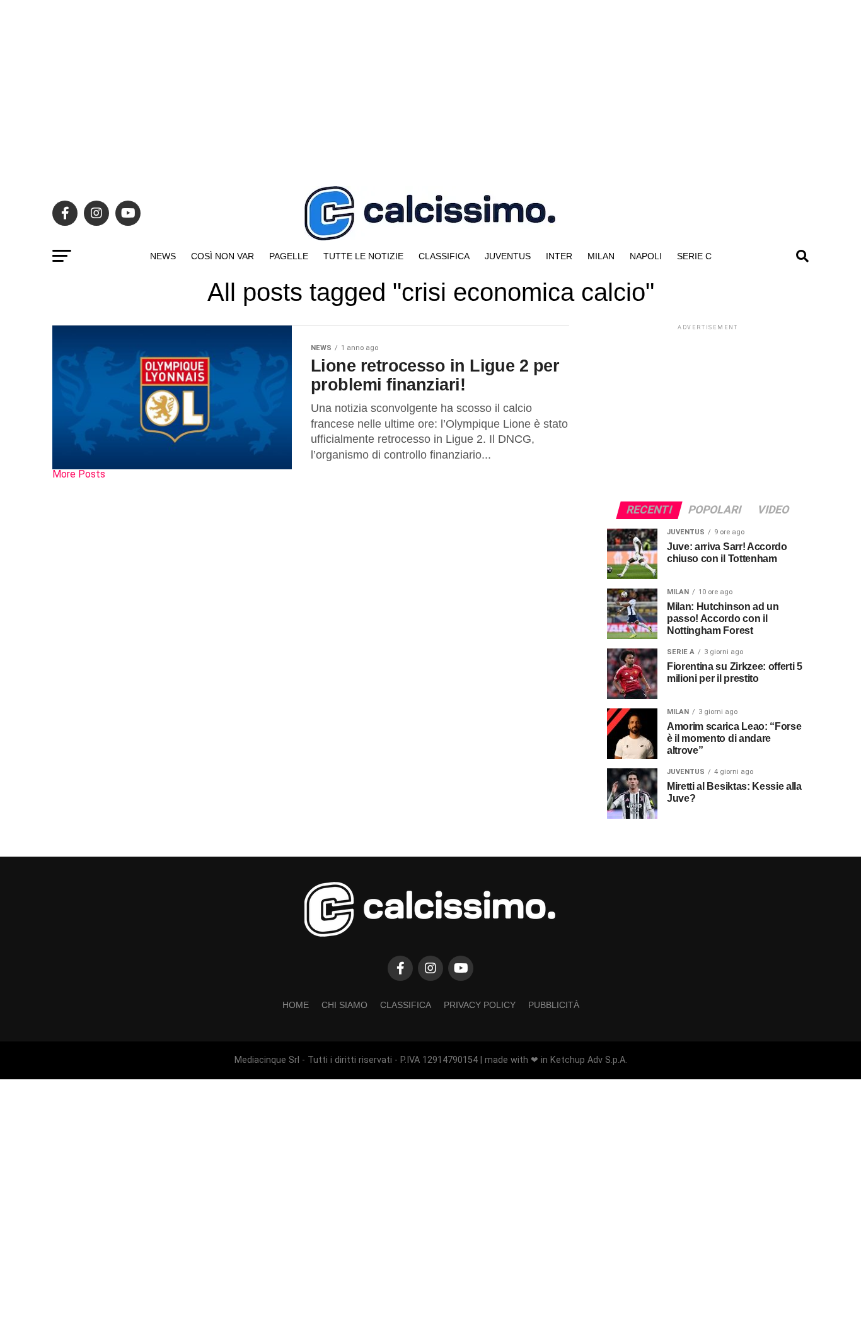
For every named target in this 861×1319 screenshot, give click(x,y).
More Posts (78, 474)
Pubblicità (553, 1005)
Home (295, 1005)
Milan (601, 256)
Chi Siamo (344, 1005)
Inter (559, 256)
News (163, 256)
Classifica (444, 256)
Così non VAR (222, 256)
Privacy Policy (480, 1005)
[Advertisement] (430, 88)
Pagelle (288, 256)
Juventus (508, 256)
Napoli (646, 256)
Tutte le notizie (363, 256)
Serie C (694, 256)
